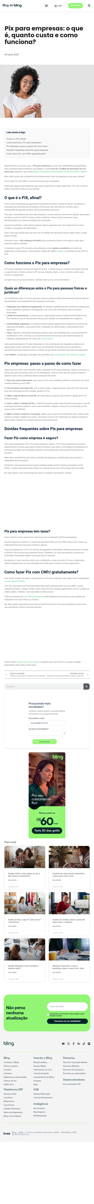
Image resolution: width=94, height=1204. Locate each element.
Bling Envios (9, 1101)
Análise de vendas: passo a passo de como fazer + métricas (69, 921)
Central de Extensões (42, 1098)
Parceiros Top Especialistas (75, 1062)
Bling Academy (40, 1062)
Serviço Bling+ (39, 1066)
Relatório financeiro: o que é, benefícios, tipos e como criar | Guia (68, 967)
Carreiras (8, 1074)
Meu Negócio (39, 1112)
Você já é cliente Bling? (39, 729)
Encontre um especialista (74, 1074)
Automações (39, 1108)
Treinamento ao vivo (42, 1070)
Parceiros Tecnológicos (73, 1070)
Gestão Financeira (12, 1109)
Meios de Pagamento (13, 1113)
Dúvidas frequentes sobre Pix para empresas (27, 150)
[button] (46, 6)
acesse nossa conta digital (28, 662)
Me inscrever (44, 741)
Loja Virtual (9, 1105)
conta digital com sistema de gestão (70, 354)
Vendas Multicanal (41, 1094)
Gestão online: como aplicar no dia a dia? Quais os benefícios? (24, 874)
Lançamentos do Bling (43, 1077)
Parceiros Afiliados (71, 1066)
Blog (35, 1085)
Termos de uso (10, 1081)
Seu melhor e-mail (37, 718)
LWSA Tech (9, 1085)
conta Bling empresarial (33, 596)
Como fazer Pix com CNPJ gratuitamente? (26, 153)
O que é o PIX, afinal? (16, 139)
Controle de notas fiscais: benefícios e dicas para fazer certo (68, 874)
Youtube (37, 1081)
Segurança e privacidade (15, 1077)
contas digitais (46, 338)
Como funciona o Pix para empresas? (23, 142)
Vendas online (10, 1094)
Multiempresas (40, 1116)
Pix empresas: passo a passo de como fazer (26, 146)
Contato (7, 1070)
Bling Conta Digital (12, 1116)
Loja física (8, 1098)
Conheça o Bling (11, 1062)
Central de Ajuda (41, 1074)
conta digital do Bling (15, 581)
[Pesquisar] (86, 686)
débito (60, 251)
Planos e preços (11, 1066)
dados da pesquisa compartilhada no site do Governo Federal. (60, 172)
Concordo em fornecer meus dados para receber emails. (67, 1015)
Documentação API (72, 1084)
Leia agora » (12, 880)
